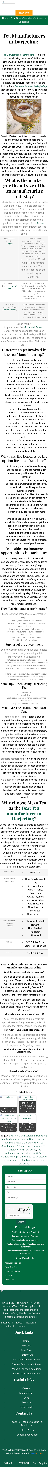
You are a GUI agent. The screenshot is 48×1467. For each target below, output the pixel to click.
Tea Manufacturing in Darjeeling (23, 1155)
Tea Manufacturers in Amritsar (25, 1236)
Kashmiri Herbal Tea (13, 1263)
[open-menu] (23, 10)
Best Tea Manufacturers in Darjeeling (20, 1139)
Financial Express (34, 327)
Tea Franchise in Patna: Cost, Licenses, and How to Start (25, 1252)
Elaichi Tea (9, 1275)
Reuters (40, 223)
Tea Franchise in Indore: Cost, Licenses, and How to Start (25, 1245)
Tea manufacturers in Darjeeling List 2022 (21, 1151)
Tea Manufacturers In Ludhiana (25, 1240)
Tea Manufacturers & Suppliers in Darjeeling (22, 1144)
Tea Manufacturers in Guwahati (25, 1232)
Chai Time (15, 18)
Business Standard (9, 310)
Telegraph (9, 243)
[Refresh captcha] (29, 1210)
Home (5, 18)
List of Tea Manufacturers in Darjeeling (26, 1141)
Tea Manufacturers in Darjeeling (18, 55)
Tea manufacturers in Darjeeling (27, 1148)
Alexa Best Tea (11, 1267)
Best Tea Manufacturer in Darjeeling (28, 1135)
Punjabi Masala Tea (12, 1271)
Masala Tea (9, 1279)
